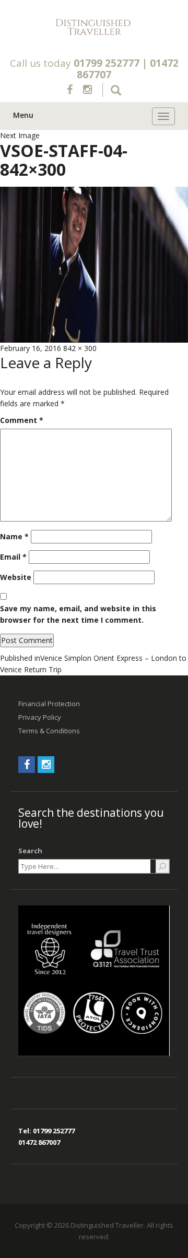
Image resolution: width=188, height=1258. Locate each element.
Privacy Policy (39, 717)
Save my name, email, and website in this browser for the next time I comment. (78, 614)
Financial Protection (49, 703)
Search (30, 850)
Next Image (20, 135)
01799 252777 (106, 63)
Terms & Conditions (49, 730)
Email (13, 557)
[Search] (162, 866)
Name (14, 536)
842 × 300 (80, 348)
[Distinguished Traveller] (94, 27)
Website (15, 577)
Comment (21, 420)
